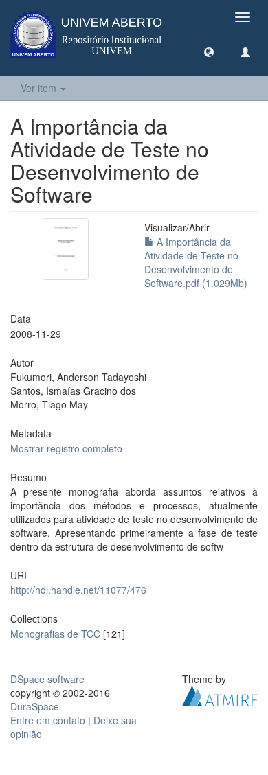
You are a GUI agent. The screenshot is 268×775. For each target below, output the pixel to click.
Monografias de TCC (55, 633)
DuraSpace (34, 706)
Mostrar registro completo (66, 448)
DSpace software (47, 679)
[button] (209, 51)
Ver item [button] (40, 88)
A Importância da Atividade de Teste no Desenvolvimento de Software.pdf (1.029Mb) (195, 262)
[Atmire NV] (220, 694)
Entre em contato (47, 720)
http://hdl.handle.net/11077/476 (78, 590)
